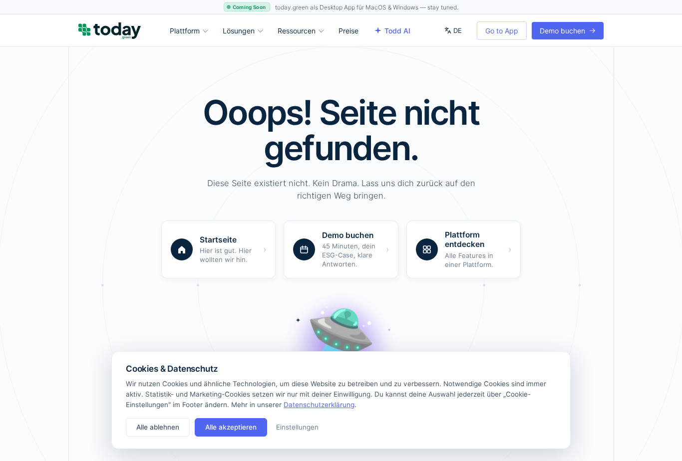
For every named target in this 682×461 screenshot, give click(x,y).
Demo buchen (568, 30)
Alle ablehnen (157, 427)
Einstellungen (297, 427)
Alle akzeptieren (231, 427)
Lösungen (239, 30)
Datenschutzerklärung (319, 405)
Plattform (185, 30)
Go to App (501, 30)
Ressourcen (297, 30)
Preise (348, 30)
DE (457, 30)
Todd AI (397, 30)
